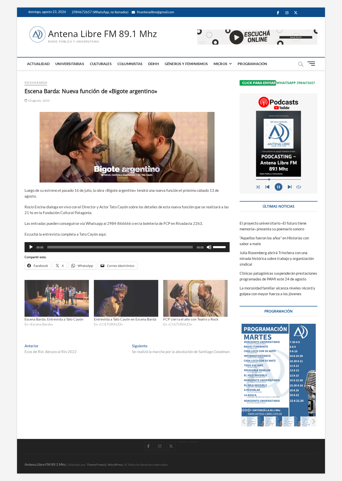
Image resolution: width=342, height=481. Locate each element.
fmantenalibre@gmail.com (155, 12)
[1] (255, 421)
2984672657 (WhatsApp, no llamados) (99, 12)
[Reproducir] (31, 247)
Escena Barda (36, 82)
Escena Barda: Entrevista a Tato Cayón (54, 319)
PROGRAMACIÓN (252, 64)
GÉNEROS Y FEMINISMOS (186, 64)
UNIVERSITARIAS (69, 64)
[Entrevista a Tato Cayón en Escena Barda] (126, 298)
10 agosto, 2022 (38, 100)
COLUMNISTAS (129, 64)
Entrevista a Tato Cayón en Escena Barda (125, 319)
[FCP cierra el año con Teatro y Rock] (195, 298)
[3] (291, 421)
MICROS (220, 64)
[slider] (220, 246)
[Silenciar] (209, 247)
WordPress (115, 464)
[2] (273, 421)
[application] (127, 247)
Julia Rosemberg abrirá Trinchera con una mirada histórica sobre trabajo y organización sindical (277, 258)
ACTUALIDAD (38, 64)
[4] (310, 421)
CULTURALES (101, 64)
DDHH (153, 64)
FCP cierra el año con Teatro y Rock (190, 319)
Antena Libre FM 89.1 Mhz (102, 33)
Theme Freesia (96, 464)
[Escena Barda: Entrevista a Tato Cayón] (57, 298)
